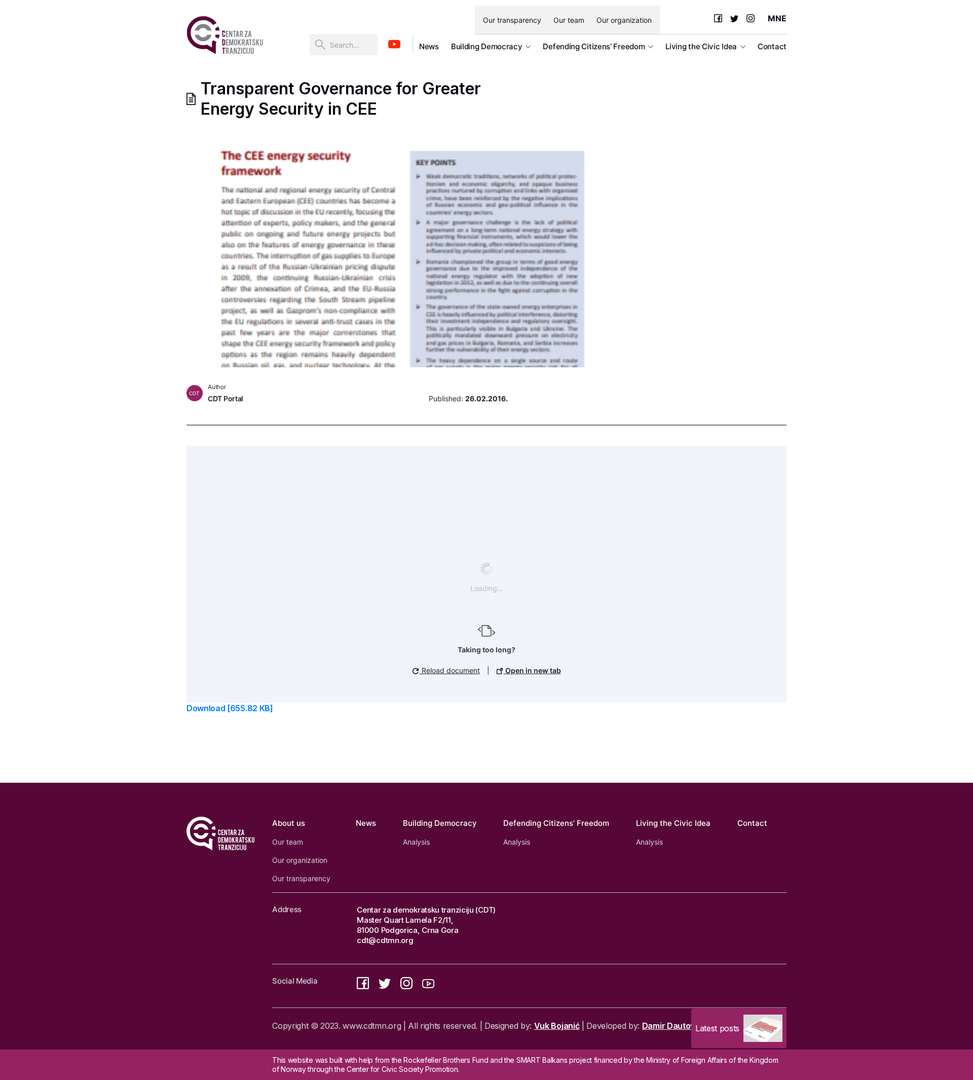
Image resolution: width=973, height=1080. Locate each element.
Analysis (416, 842)
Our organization (624, 20)
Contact (772, 46)
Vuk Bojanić (556, 1026)
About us (288, 823)
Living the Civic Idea (701, 46)
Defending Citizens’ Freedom (594, 46)
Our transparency (512, 20)
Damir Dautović (671, 1026)
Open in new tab (532, 670)
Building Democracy (486, 46)
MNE (777, 18)
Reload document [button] (450, 670)
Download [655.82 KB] (229, 708)
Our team (568, 20)
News (429, 46)
